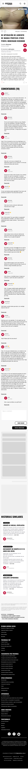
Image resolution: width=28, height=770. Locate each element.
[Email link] (18, 734)
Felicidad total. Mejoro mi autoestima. (9, 706)
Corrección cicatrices (5, 684)
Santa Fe (3, 650)
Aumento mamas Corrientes (7, 672)
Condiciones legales (18, 758)
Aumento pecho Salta (5, 670)
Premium (3, 723)
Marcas (2, 725)
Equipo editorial (4, 713)
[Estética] (8, 4)
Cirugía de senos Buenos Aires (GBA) (9, 657)
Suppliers (3, 727)
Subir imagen (21, 423)
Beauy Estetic (4, 634)
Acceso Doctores (4, 721)
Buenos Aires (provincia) (6, 646)
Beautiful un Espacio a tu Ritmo (7, 628)
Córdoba (3, 648)
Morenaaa (8, 44)
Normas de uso (16, 756)
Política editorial (7, 760)
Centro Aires (3, 632)
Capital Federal (4, 642)
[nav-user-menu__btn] (24, 3)
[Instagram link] (9, 734)
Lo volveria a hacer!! (5, 695)
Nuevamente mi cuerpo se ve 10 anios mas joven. (14, 550)
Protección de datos (7, 756)
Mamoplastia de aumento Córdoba (8, 662)
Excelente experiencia (11, 578)
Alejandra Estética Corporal (7, 630)
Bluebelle (3, 636)
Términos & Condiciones (18, 760)
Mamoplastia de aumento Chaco (8, 674)
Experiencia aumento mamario (7, 704)
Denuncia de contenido (6, 715)
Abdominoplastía (7, 575)
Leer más (16, 535)
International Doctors (5, 729)
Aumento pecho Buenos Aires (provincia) (9, 659)
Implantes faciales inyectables (7, 682)
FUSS (2, 686)
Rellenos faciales (8, 546)
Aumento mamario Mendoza (7, 666)
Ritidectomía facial (5, 688)
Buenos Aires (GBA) (5, 644)
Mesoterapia (3, 680)
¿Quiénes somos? (4, 711)
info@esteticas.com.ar (20, 753)
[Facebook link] (14, 734)
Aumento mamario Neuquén (7, 668)
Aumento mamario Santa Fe (7, 664)
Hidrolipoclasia (4, 690)
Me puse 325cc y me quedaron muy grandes (10, 700)
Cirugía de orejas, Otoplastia (13, 525)
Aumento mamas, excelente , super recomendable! (11, 702)
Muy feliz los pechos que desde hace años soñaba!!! (12, 697)
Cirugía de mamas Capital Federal (8, 655)
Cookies (22, 756)
